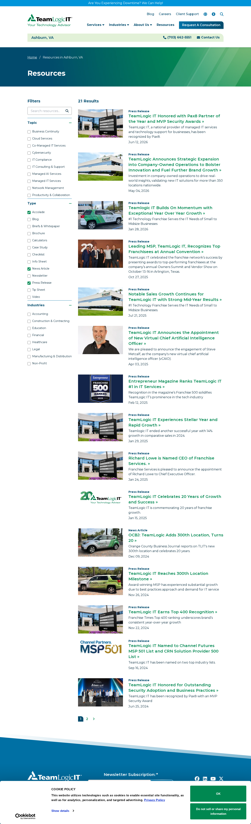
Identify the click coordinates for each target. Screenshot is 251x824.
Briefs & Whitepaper (46, 226)
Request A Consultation (201, 25)
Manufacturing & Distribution (52, 356)
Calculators (39, 240)
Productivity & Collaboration (51, 195)
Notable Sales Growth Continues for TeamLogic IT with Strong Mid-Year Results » (175, 297)
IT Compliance (42, 159)
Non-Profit (39, 363)
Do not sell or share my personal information (218, 811)
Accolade (38, 212)
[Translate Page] (205, 14)
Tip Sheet (38, 290)
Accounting (40, 314)
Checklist (38, 254)
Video (36, 297)
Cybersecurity (41, 152)
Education (39, 328)
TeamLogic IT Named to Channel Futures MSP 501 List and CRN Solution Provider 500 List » (173, 651)
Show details (60, 810)
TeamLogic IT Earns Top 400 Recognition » (172, 612)
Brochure (38, 233)
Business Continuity (45, 131)
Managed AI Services (46, 174)
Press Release (42, 282)
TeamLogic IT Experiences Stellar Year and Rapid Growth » (172, 422)
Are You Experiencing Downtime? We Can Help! (125, 3)
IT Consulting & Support (48, 167)
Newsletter (39, 275)
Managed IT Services (46, 181)
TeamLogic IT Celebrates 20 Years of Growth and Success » (174, 499)
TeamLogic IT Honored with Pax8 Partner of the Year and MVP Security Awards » (174, 119)
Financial (38, 335)
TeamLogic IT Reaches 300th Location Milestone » (168, 576)
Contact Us (210, 37)
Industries (118, 25)
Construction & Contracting (50, 321)
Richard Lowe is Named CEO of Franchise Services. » (171, 461)
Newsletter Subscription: (130, 774)
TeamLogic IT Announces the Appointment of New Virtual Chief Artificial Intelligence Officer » (173, 338)
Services (94, 25)
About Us (142, 25)
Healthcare (39, 342)
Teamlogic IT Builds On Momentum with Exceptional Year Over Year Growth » (170, 210)
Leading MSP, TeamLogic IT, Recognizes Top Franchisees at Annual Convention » (174, 249)
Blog (35, 219)
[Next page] (94, 719)
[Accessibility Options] (213, 14)
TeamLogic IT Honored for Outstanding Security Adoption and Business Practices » (173, 688)
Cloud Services (42, 138)
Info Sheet (39, 261)
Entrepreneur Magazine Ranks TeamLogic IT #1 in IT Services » (175, 384)
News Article (40, 268)
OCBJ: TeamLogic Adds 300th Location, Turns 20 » (175, 538)
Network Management (48, 188)
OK (218, 793)
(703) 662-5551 (179, 37)
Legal (36, 349)
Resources (165, 25)
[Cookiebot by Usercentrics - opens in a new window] (25, 816)
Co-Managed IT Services (48, 145)
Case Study (40, 247)
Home (32, 57)
